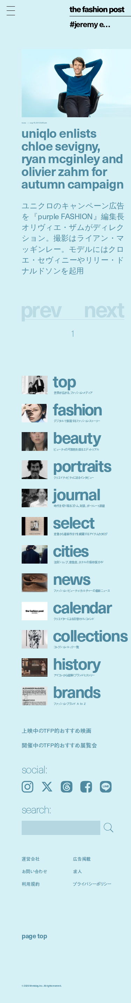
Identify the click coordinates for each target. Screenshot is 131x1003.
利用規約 (31, 884)
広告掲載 (82, 858)
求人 (77, 871)
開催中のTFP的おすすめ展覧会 (59, 745)
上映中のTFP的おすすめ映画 (57, 730)
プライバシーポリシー (92, 884)
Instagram (27, 787)
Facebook (86, 787)
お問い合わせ (34, 871)
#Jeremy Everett (92, 24)
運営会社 (31, 858)
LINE (105, 787)
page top (34, 935)
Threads (66, 787)
